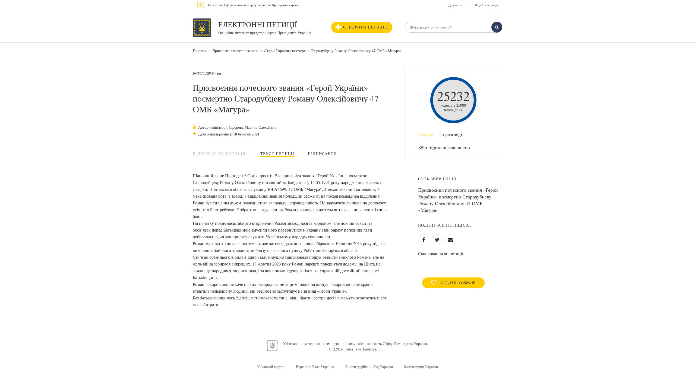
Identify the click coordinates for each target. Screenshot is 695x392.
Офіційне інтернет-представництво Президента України (264, 32)
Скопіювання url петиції (440, 253)
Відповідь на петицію (220, 153)
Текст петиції (277, 153)
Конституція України (421, 366)
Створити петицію (365, 27)
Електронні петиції (257, 24)
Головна (199, 50)
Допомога (455, 5)
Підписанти (322, 153)
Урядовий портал (271, 366)
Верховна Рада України (315, 366)
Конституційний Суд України (369, 366)
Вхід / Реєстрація (486, 5)
